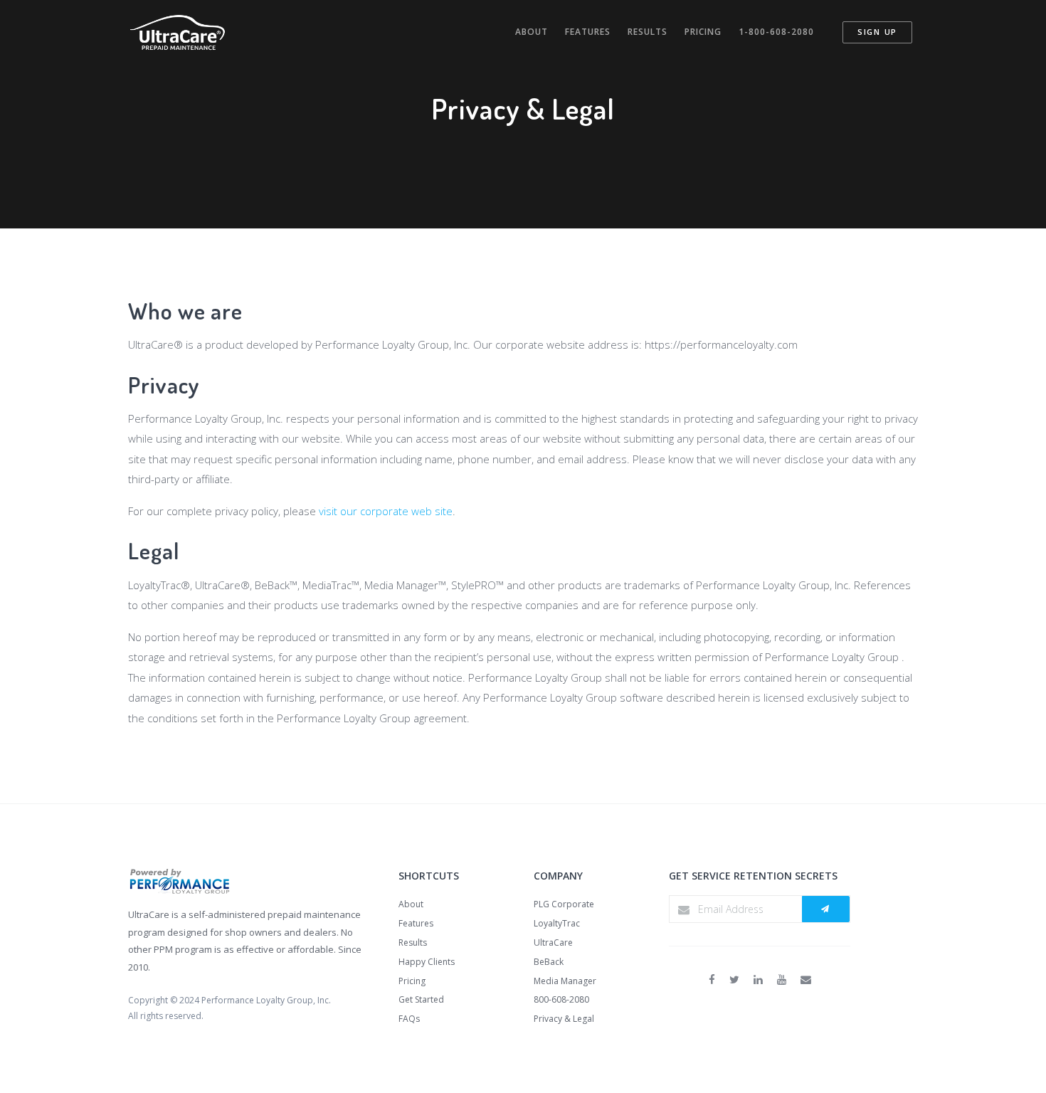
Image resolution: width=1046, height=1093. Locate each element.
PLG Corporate (564, 904)
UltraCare (553, 942)
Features (588, 32)
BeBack (549, 962)
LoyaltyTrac (557, 923)
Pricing (703, 32)
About (531, 32)
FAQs (409, 1019)
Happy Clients (426, 962)
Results (647, 32)
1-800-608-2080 (776, 32)
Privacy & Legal (564, 1019)
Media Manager (565, 981)
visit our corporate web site (386, 511)
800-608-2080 (561, 999)
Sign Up (877, 31)
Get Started (421, 999)
